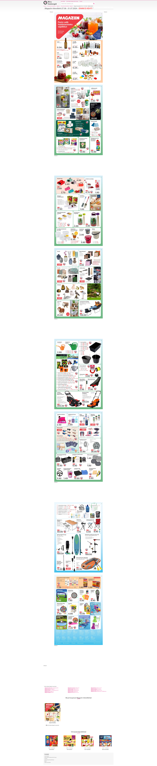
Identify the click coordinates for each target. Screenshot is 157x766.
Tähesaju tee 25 (73, 690)
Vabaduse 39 (73, 691)
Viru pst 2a (96, 689)
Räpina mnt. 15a (73, 692)
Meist (45, 761)
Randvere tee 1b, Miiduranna (98, 691)
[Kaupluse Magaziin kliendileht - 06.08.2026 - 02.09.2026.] (52, 712)
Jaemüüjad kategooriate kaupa (72, 1)
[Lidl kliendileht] (51, 740)
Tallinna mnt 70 (96, 687)
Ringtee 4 (49, 689)
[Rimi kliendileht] (69, 740)
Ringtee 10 (49, 691)
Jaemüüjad (63, 1)
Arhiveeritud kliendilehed (49, 759)
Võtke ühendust (47, 762)
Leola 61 (49, 692)
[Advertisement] (48, 30)
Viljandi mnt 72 (73, 689)
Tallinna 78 (73, 687)
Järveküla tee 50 (51, 687)
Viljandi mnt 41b (96, 690)
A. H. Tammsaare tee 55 (51, 690)
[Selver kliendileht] (87, 740)
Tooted (80, 1)
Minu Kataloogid (52, 3)
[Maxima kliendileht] (105, 740)
